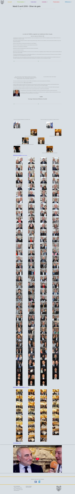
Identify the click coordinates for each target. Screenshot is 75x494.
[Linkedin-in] (39, 482)
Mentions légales (29, 486)
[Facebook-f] (36, 482)
